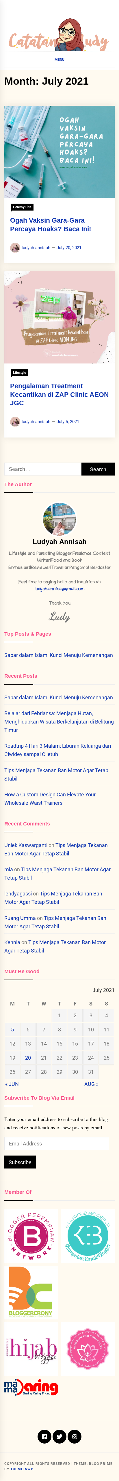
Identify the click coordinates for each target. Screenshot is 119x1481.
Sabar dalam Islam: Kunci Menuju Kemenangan (58, 655)
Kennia (12, 942)
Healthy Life (22, 207)
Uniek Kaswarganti (25, 845)
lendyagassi (18, 894)
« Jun (12, 1084)
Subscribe (20, 1162)
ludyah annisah (36, 247)
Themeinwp (21, 1469)
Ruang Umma (20, 918)
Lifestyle (19, 373)
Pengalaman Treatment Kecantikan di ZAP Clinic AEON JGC (59, 394)
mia (8, 869)
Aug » (91, 1084)
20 (28, 1058)
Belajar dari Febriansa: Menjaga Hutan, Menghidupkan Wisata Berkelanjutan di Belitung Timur (59, 721)
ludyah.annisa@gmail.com (60, 589)
